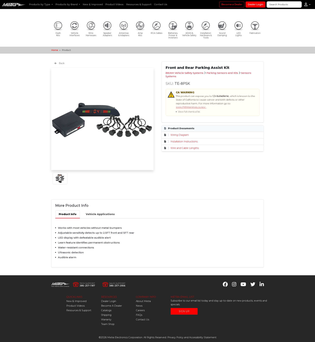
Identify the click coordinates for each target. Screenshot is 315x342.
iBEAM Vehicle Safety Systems (184, 72)
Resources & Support (138, 4)
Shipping (106, 314)
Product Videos (114, 4)
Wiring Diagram (179, 134)
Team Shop (108, 324)
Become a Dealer (231, 4)
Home (54, 50)
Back (61, 63)
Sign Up (184, 311)
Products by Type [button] (40, 4)
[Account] (307, 4)
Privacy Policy (175, 337)
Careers (140, 310)
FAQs (139, 314)
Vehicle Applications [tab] (100, 214)
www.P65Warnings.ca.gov (191, 107)
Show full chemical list (189, 112)
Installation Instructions (184, 141)
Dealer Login (255, 4)
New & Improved (93, 4)
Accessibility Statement (202, 337)
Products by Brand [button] (66, 4)
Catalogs (106, 310)
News (139, 305)
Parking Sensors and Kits (222, 72)
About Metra (143, 301)
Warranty (106, 319)
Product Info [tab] (67, 214)
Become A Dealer (111, 305)
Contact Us (160, 4)
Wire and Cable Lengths (184, 148)
